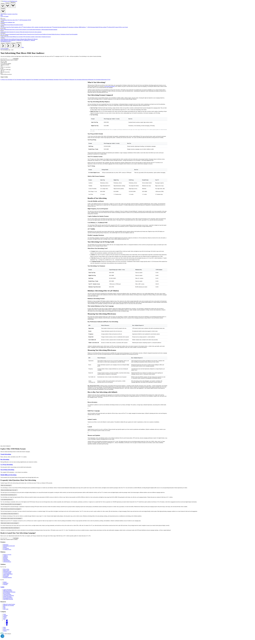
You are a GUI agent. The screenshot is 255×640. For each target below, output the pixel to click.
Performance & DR (7, 571)
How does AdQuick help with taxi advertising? (10, 527)
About (4, 614)
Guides (2, 587)
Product (2, 3)
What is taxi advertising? (6, 485)
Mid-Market (5, 583)
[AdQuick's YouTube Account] (7, 622)
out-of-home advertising (110, 86)
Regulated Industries (7, 577)
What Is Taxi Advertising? (7, 79)
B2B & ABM (6, 575)
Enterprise (5, 584)
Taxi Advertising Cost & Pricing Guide (39, 79)
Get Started (6, 16)
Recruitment (5, 576)
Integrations (5, 559)
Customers (5, 615)
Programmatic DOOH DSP (9, 545)
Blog (2, 15)
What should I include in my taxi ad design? (10, 523)
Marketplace (5, 544)
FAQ (108, 79)
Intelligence (5, 557)
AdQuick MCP (6, 560)
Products (3, 43)
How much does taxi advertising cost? (9, 494)
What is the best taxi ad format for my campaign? (11, 508)
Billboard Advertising (7, 590)
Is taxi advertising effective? (7, 499)
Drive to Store (6, 569)
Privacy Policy (6, 629)
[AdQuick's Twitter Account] (7, 620)
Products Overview (7, 554)
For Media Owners (7, 549)
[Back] (1, 1)
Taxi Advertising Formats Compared (21, 79)
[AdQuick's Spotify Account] (7, 623)
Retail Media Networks (8, 599)
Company (3, 8)
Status (4, 627)
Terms (4, 628)
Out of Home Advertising (7, 469)
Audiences (5, 555)
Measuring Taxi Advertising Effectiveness (78, 79)
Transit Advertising (6, 454)
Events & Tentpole (7, 572)
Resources (13, 2)
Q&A (4, 607)
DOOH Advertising (7, 596)
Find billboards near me (6, 41)
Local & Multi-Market (7, 573)
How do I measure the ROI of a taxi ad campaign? (11, 504)
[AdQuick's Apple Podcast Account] (7, 625)
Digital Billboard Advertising (9, 592)
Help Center (5, 609)
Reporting (5, 558)
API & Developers (7, 561)
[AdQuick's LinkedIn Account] (7, 621)
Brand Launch (6, 570)
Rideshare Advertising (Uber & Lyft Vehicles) (58, 79)
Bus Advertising (5, 459)
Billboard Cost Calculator (8, 605)
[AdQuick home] (9, 1)
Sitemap (5, 630)
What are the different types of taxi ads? (9, 490)
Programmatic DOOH (7, 597)
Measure (5, 547)
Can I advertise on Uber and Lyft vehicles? (9, 513)
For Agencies (6, 548)
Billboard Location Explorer (9, 604)
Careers (4, 617)
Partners (5, 616)
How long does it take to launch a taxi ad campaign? (11, 518)
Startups (5, 582)
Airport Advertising (7, 589)
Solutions (7, 3)
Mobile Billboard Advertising (8, 475)
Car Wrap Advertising (7, 464)
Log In (2, 16)
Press (4, 619)
